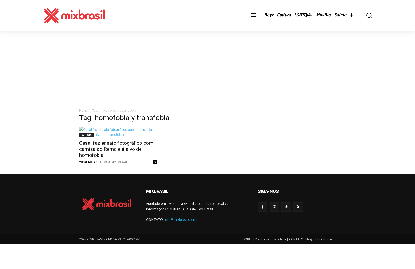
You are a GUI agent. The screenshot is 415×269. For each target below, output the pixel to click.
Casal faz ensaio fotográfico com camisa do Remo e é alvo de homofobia (116, 149)
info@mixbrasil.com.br (182, 219)
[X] (298, 207)
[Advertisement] (207, 67)
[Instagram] (274, 207)
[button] (366, 15)
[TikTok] (286, 207)
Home (83, 110)
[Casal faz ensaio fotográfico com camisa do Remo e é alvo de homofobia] (118, 132)
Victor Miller (88, 161)
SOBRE (247, 239)
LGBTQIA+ (87, 135)
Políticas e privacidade (270, 239)
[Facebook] (262, 207)
